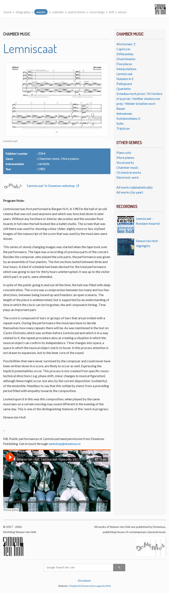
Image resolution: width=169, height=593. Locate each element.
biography (23, 12)
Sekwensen (124, 113)
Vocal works (125, 162)
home (8, 12)
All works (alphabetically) (134, 187)
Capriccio (123, 49)
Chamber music (127, 167)
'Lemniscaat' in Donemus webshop (50, 186)
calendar (58, 12)
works (40, 12)
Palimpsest (124, 84)
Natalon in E (125, 79)
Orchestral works (128, 172)
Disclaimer (84, 580)
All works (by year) (129, 192)
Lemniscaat (124, 74)
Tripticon (123, 128)
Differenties (125, 54)
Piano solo (123, 152)
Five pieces (124, 64)
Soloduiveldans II (128, 118)
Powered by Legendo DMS (96, 585)
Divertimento (125, 59)
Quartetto (123, 89)
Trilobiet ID (74, 585)
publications (77, 12)
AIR (111, 12)
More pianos (125, 157)
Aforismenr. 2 (125, 44)
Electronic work (127, 177)
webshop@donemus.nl (64, 444)
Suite (119, 123)
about (122, 12)
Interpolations (126, 69)
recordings (97, 12)
